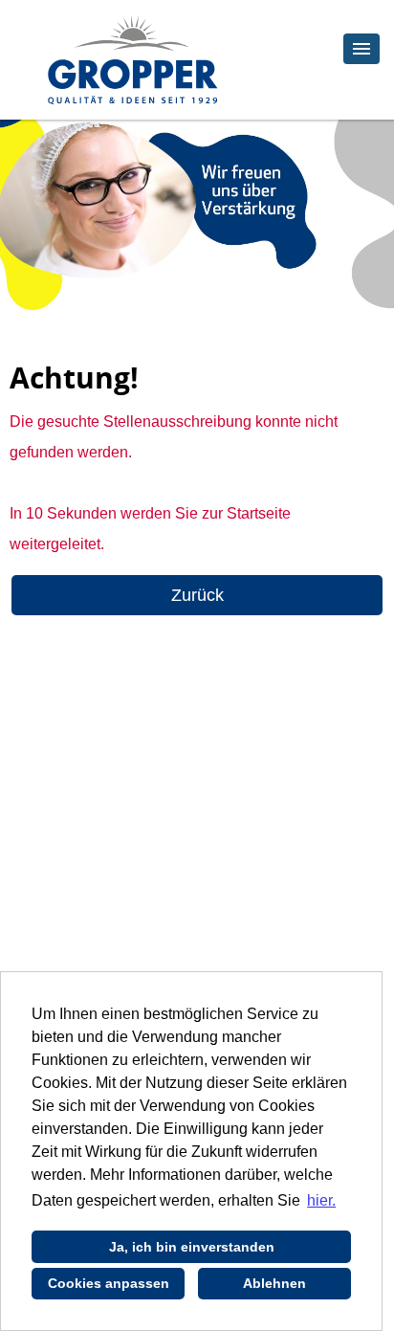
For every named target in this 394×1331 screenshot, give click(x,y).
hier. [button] (321, 1200)
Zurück (197, 595)
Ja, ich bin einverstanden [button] (191, 1246)
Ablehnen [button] (274, 1283)
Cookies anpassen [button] (108, 1283)
